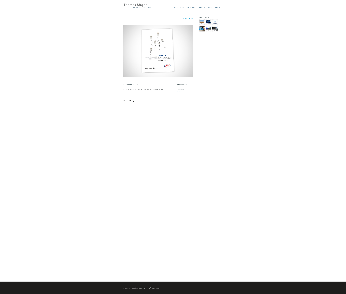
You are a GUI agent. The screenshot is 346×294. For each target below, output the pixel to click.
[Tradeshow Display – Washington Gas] (202, 28)
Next (190, 18)
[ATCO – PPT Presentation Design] (208, 28)
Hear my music (155, 288)
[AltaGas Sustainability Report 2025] (202, 22)
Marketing (180, 91)
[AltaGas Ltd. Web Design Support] (215, 28)
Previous (184, 18)
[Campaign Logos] (215, 22)
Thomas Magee (140, 288)
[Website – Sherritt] (208, 22)
